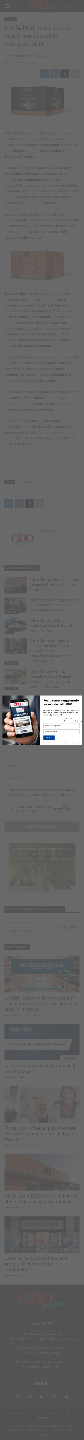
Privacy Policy (76, 743)
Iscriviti (49, 737)
